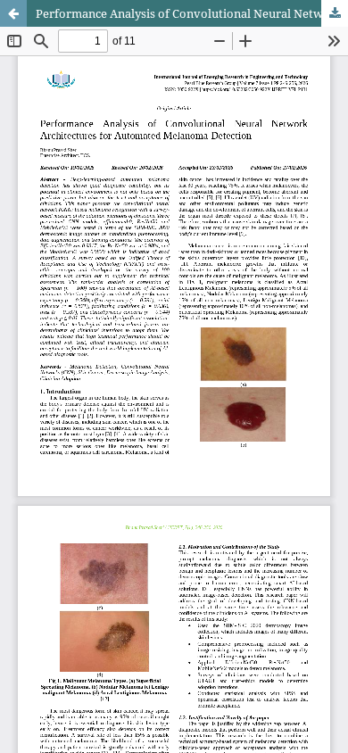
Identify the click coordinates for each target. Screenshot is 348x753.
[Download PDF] (334, 13)
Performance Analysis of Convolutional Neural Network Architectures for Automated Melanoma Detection (192, 13)
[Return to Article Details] (13, 13)
